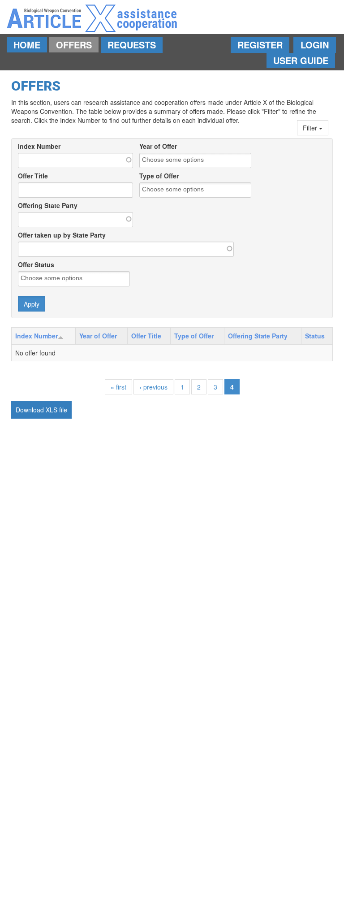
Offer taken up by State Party (62, 234)
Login (315, 44)
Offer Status (36, 264)
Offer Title (33, 175)
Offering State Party (47, 205)
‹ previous (153, 386)
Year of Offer (158, 146)
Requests (132, 44)
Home (26, 44)
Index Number (39, 146)
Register (260, 44)
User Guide (300, 60)
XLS (51, 409)
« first (118, 386)
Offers (74, 44)
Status (315, 335)
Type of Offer (159, 175)
